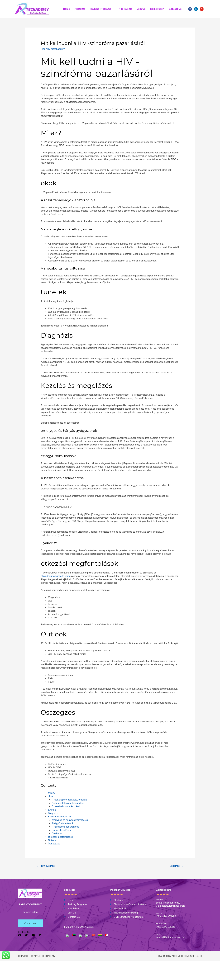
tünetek (52, 809)
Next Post (176, 865)
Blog (43, 48)
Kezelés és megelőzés (60, 816)
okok (50, 796)
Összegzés (54, 843)
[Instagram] (196, 8)
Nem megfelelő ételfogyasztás (68, 803)
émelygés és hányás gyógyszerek (70, 820)
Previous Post (46, 865)
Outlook (52, 840)
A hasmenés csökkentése (65, 826)
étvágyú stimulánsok (62, 823)
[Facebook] (190, 8)
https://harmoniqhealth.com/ (55, 576)
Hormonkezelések (61, 830)
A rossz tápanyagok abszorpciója (69, 799)
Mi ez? (51, 792)
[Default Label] (202, 8)
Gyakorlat (57, 833)
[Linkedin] (39, 935)
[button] (30, 923)
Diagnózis (53, 813)
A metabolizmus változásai (66, 806)
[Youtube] (33, 935)
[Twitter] (26, 935)
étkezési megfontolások (60, 836)
